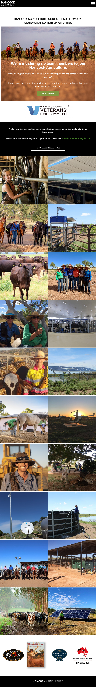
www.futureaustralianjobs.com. (77, 138)
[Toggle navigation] (92, 3)
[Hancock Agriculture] (48, 681)
